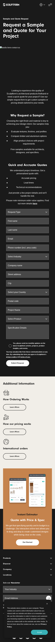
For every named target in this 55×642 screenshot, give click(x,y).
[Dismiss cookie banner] (47, 604)
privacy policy (11, 357)
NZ (42, 5)
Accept (39, 632)
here (35, 203)
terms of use (25, 357)
